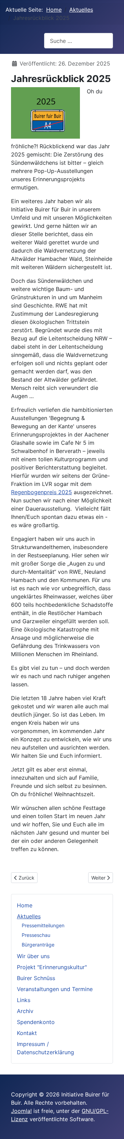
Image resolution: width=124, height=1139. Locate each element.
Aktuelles (29, 916)
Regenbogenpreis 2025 (41, 492)
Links (23, 1000)
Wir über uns (33, 956)
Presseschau (36, 935)
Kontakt (27, 1033)
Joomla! (21, 1110)
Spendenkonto (36, 1022)
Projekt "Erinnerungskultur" (52, 967)
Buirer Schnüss (36, 978)
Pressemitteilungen (43, 925)
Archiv (25, 1011)
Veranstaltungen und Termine (55, 989)
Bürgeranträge (38, 945)
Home (24, 905)
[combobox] (78, 40)
